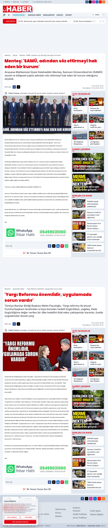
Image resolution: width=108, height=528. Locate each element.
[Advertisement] (54, 38)
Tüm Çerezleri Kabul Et (20, 522)
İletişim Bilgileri (96, 514)
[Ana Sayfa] (9, 15)
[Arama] (103, 14)
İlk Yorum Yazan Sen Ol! (39, 253)
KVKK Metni (95, 511)
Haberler (8, 55)
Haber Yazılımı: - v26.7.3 (86, 526)
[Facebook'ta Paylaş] (14, 87)
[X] (90, 1)
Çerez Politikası (80, 518)
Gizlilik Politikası (80, 514)
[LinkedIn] (96, 1)
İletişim (25, 2)
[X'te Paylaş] (18, 87)
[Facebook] (86, 1)
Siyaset (68, 15)
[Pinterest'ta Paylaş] (62, 246)
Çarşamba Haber (18, 289)
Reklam (16, 2)
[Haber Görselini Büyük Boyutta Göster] (37, 115)
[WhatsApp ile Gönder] (66, 246)
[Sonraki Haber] (103, 21)
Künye (7, 2)
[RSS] (103, 1)
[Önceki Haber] (100, 21)
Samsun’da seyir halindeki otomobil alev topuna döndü (42, 21)
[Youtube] (100, 1)
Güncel (59, 15)
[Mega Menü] (4, 15)
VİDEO (97, 15)
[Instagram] (93, 1)
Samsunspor (48, 15)
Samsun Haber (34, 15)
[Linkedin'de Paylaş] (58, 246)
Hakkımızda (60, 509)
